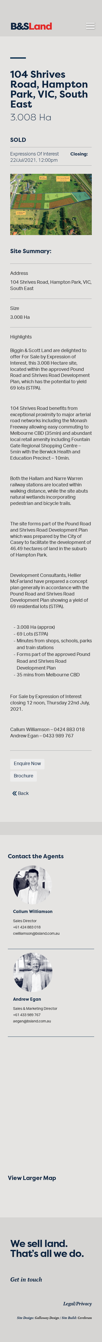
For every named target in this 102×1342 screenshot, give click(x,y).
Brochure (23, 776)
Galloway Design (47, 1318)
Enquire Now (27, 763)
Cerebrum (85, 1318)
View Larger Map (32, 1178)
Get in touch (26, 1279)
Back (23, 793)
